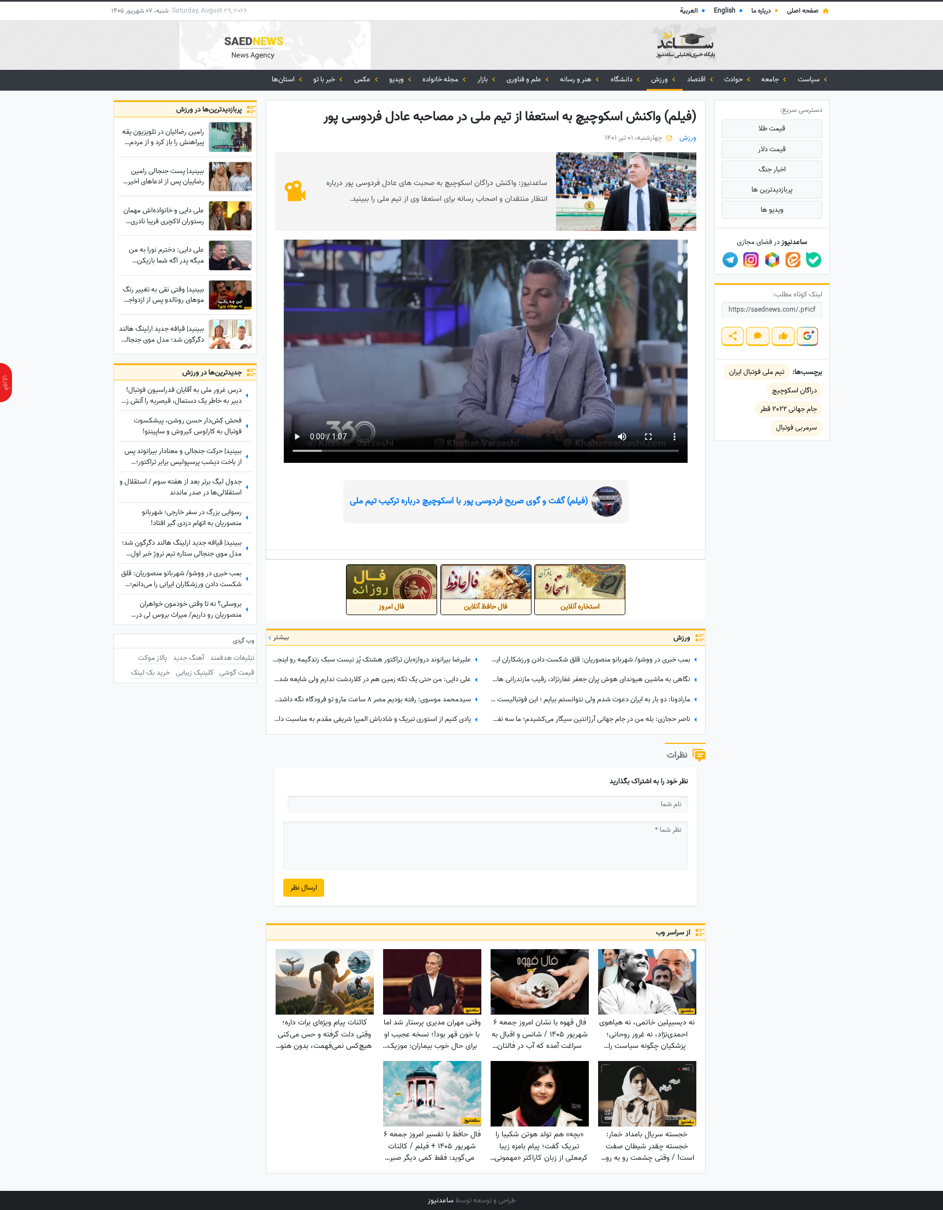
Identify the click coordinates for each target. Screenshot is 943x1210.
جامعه (770, 79)
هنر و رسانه (576, 79)
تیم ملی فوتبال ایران (756, 372)
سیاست (809, 79)
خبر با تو (325, 79)
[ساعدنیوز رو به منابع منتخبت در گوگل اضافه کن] (807, 336)
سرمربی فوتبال (796, 427)
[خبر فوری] (6, 382)
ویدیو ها (772, 210)
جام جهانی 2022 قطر (788, 409)
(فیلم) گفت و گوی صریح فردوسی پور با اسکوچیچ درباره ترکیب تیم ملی (469, 501)
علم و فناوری (524, 79)
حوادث (734, 79)
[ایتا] (793, 259)
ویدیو (397, 79)
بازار (484, 79)
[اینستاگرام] (751, 259)
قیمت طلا (772, 128)
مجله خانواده (441, 79)
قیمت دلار (772, 149)
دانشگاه (622, 79)
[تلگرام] (730, 259)
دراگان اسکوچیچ (794, 390)
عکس (363, 79)
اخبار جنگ (772, 169)
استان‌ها (284, 79)
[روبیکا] (772, 259)
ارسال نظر (303, 887)
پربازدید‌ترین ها (771, 189)
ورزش (660, 79)
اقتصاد (697, 79)
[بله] (813, 259)
